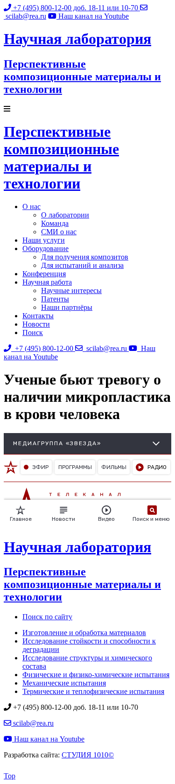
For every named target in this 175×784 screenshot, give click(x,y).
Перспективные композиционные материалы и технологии (61, 157)
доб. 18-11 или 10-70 (76, 8)
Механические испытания (64, 683)
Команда (55, 223)
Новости (36, 324)
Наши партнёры (66, 307)
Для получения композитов (84, 257)
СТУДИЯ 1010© (88, 755)
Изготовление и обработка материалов (84, 633)
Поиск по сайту (47, 617)
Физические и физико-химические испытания (95, 675)
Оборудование (45, 248)
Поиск (32, 332)
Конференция (44, 274)
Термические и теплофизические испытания (93, 691)
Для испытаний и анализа (82, 265)
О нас (31, 206)
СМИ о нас (59, 232)
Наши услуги (43, 240)
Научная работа (47, 282)
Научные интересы (71, 290)
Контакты (38, 316)
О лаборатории (65, 215)
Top (9, 776)
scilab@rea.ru (106, 348)
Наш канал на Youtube (48, 739)
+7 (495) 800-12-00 (43, 348)
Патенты (55, 299)
